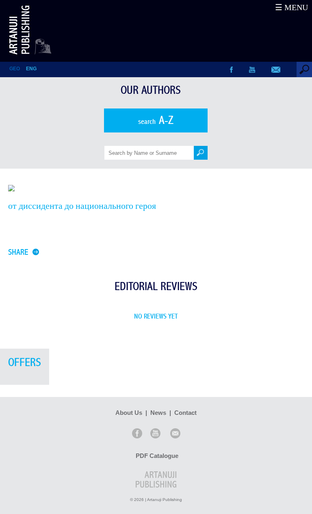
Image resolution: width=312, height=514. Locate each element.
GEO (14, 69)
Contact (185, 412)
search (155, 120)
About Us (128, 412)
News (158, 412)
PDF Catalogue (157, 455)
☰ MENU (291, 7)
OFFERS (24, 363)
